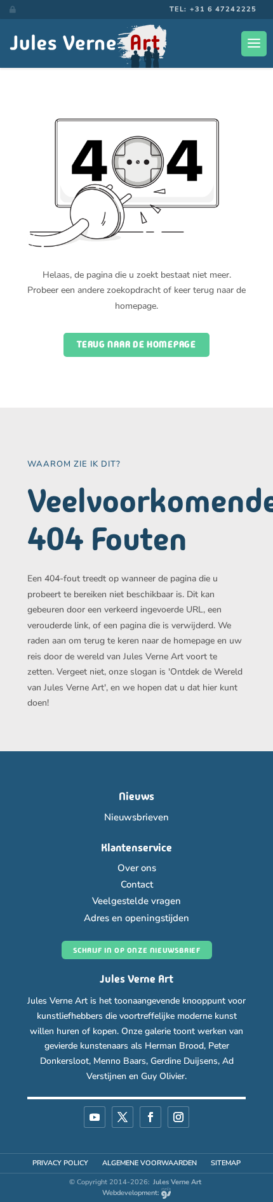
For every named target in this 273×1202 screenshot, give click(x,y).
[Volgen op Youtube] (94, 1117)
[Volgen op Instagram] (178, 1117)
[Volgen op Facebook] (150, 1117)
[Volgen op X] (122, 1117)
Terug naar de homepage (136, 344)
